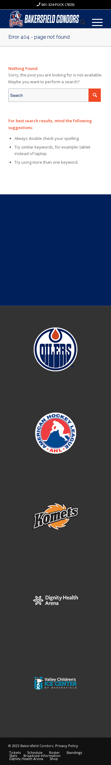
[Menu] (94, 22)
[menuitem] (80, 22)
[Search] (80, 22)
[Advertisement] (55, 250)
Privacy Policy (66, 745)
